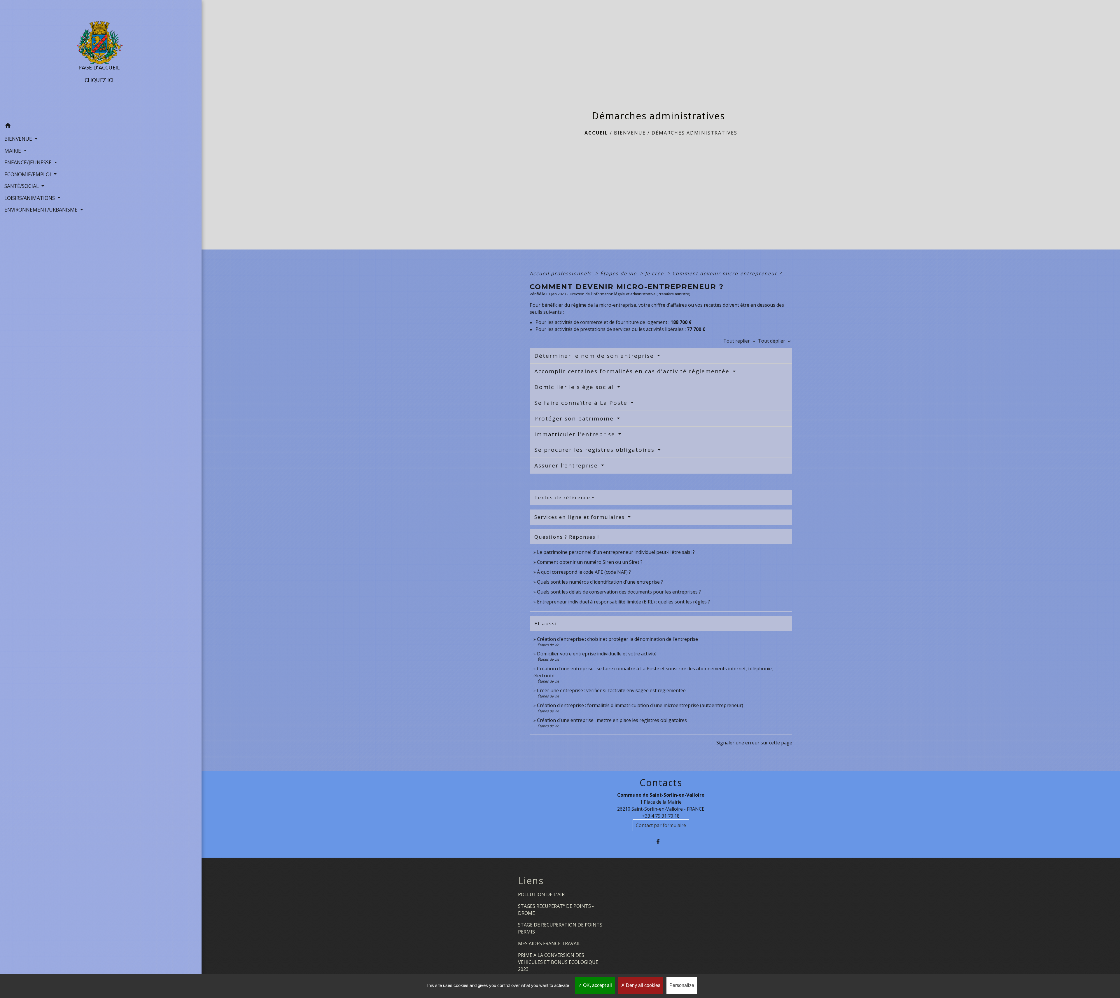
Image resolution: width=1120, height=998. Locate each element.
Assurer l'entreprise (567, 465)
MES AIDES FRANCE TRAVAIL (549, 943)
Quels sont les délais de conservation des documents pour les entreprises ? (619, 592)
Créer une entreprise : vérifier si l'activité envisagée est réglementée (611, 690)
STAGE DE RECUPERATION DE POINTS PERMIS (560, 928)
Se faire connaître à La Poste (581, 402)
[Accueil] (100, 60)
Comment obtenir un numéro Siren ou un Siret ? (590, 562)
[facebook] (661, 841)
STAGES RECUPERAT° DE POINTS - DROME (556, 909)
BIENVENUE (630, 133)
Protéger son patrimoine (575, 418)
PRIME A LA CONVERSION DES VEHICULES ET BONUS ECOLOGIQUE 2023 (558, 962)
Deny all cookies (642, 985)
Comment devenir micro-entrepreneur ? (727, 273)
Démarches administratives (694, 133)
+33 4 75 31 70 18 (661, 816)
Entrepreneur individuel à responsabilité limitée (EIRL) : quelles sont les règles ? (623, 602)
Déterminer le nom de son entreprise (595, 356)
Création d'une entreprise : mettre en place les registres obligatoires (612, 720)
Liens (531, 880)
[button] (100, 126)
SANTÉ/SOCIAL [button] (22, 185)
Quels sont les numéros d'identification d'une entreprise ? (600, 582)
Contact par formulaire (661, 825)
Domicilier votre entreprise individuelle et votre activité (597, 653)
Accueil (596, 133)
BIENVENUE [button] (19, 138)
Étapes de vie (619, 273)
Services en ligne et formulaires (580, 517)
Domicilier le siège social (575, 387)
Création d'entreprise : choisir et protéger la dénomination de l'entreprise (617, 639)
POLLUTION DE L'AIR (541, 894)
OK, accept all (597, 985)
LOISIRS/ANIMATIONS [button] (30, 197)
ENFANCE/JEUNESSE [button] (28, 162)
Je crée (655, 273)
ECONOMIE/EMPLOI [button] (28, 174)
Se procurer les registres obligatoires (595, 449)
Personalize (681, 985)
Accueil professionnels (562, 273)
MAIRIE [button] (13, 150)
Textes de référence (562, 497)
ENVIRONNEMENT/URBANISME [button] (41, 209)
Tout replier (740, 341)
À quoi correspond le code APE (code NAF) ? (584, 572)
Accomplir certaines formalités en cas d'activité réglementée (633, 371)
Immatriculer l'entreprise (575, 434)
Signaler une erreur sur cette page (754, 742)
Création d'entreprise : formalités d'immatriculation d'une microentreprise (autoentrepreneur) (640, 705)
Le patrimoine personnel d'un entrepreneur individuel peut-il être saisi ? (616, 552)
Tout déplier (775, 341)
